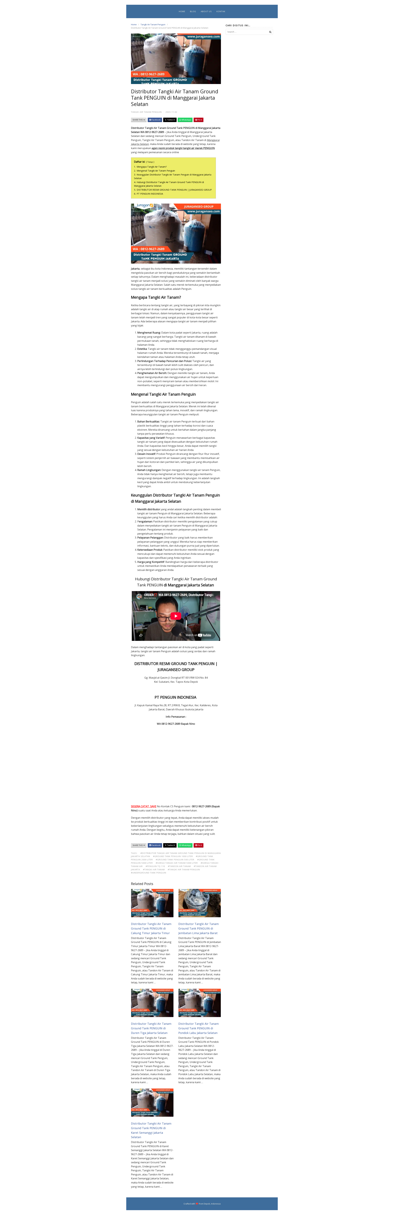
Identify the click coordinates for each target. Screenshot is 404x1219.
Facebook (155, 119)
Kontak (221, 11)
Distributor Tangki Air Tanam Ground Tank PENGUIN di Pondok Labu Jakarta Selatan (198, 1028)
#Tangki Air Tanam (154, 869)
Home (182, 11)
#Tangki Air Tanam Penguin (184, 869)
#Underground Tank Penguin (148, 872)
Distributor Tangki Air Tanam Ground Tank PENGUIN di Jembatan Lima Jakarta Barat (198, 928)
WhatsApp (186, 119)
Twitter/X (171, 119)
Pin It (199, 119)
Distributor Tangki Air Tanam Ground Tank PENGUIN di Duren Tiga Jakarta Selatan (151, 1028)
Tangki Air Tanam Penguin (153, 24)
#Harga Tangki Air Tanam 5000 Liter (177, 862)
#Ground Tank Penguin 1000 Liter (173, 856)
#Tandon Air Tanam (179, 866)
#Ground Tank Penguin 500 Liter (175, 859)
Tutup (150, 161)
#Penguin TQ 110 (155, 866)
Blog (193, 11)
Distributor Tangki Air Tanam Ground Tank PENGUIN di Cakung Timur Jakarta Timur (151, 928)
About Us (206, 11)
